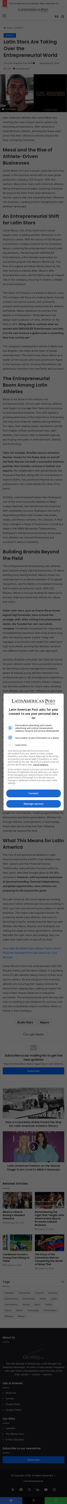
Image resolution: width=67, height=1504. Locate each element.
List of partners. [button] (40, 764)
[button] (33, 745)
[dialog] (33, 752)
